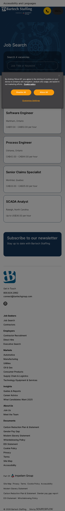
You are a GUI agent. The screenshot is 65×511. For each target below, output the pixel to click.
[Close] (59, 75)
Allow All (44, 92)
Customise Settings (31, 101)
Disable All (21, 92)
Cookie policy (30, 84)
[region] (32, 90)
